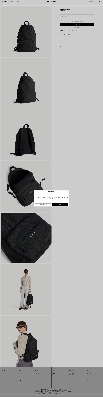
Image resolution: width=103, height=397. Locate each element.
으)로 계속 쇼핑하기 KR (43, 204)
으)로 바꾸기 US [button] (60, 204)
